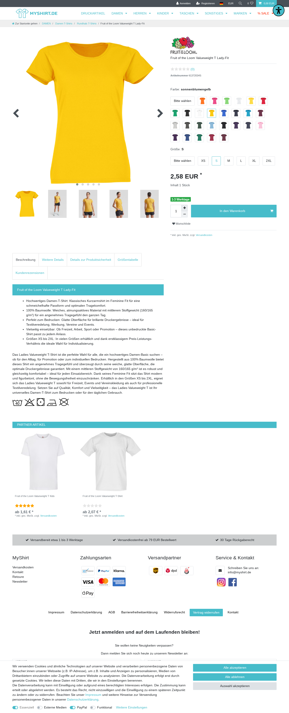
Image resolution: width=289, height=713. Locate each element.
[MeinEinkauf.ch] (187, 570)
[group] (42, 461)
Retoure (18, 577)
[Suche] (240, 3)
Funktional (104, 707)
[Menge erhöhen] (184, 208)
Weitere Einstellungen (131, 707)
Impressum (56, 612)
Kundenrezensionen (30, 273)
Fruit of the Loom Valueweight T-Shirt (103, 496)
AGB (111, 612)
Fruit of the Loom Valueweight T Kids (35, 496)
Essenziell (27, 707)
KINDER (163, 13)
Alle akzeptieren (235, 667)
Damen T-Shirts (63, 23)
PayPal (82, 707)
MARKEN (241, 13)
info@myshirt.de (239, 572)
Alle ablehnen (235, 677)
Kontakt (17, 572)
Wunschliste (183, 223)
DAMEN (118, 13)
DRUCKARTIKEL (93, 13)
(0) (193, 69)
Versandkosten (203, 235)
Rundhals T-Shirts (86, 23)
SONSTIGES (214, 13)
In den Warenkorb (232, 211)
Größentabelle (128, 259)
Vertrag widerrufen (206, 612)
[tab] (25, 259)
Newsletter (20, 581)
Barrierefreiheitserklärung (139, 612)
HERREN (140, 13)
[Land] (221, 3)
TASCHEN (187, 13)
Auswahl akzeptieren (235, 686)
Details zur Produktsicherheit (90, 259)
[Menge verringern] (184, 214)
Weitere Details (53, 259)
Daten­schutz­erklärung (86, 612)
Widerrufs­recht (174, 612)
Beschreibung (25, 259)
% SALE (264, 13)
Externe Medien (55, 707)
